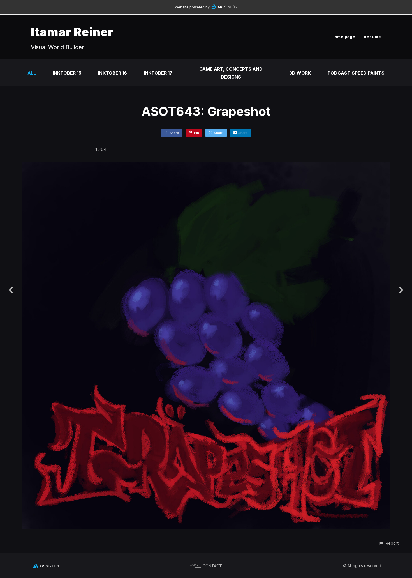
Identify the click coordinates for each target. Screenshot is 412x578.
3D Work (300, 73)
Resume (372, 36)
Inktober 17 (158, 73)
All (31, 73)
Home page (343, 36)
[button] (388, 543)
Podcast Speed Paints (356, 73)
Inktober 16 (112, 73)
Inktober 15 (67, 73)
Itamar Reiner (72, 32)
